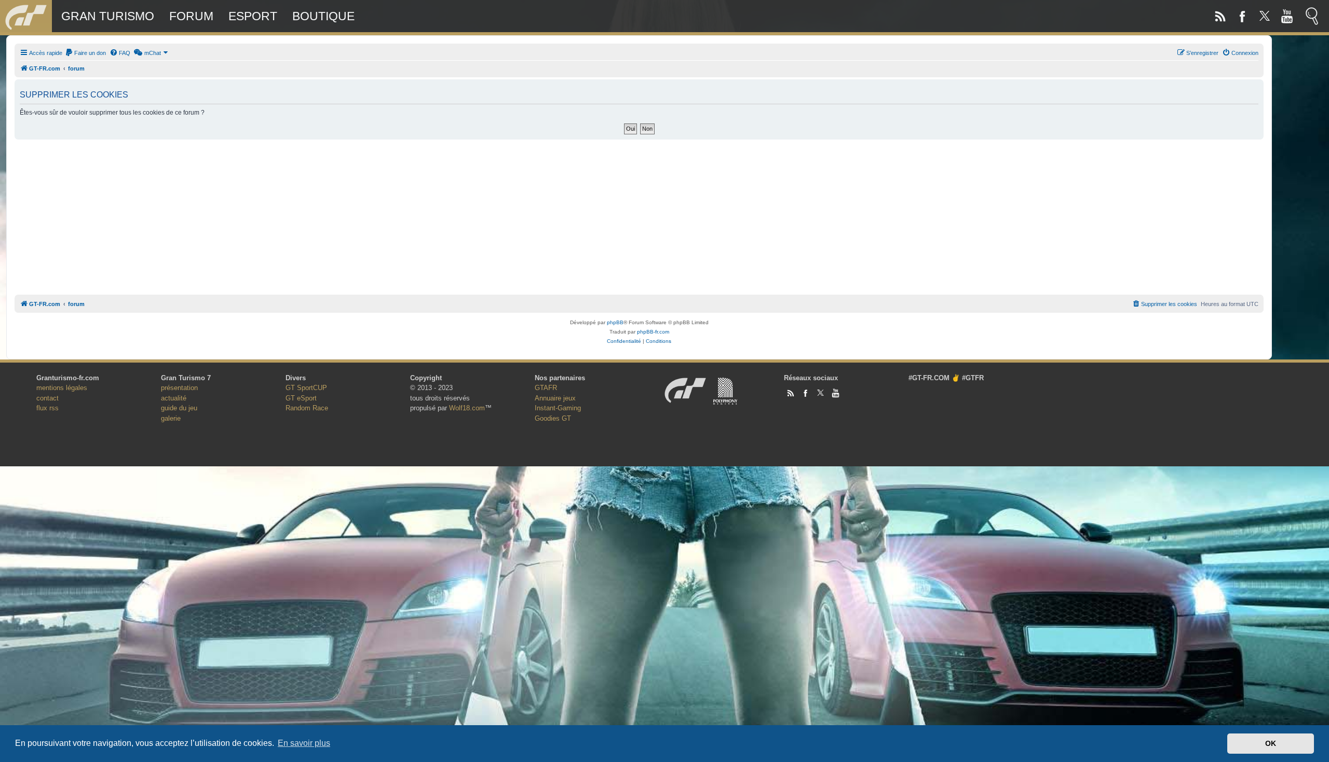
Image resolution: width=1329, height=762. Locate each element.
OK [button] (1270, 743)
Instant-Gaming (558, 408)
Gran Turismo (107, 16)
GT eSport (301, 398)
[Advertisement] (639, 214)
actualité (173, 398)
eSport (252, 16)
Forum (191, 16)
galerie (171, 418)
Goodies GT (553, 418)
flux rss (47, 408)
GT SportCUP (306, 388)
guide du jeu (179, 408)
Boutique (323, 16)
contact (47, 398)
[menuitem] (85, 53)
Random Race (307, 408)
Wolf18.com (467, 408)
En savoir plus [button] (304, 743)
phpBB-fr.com (653, 332)
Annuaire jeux (555, 398)
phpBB (615, 322)
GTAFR (546, 388)
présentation (179, 388)
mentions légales (61, 388)
